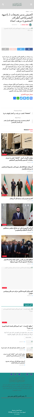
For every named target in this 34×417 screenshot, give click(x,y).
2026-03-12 (29, 162)
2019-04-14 (14, 24)
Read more (28, 337)
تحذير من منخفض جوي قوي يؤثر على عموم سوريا (13, 347)
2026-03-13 (29, 330)
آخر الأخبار (4, 322)
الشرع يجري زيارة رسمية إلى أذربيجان (21, 198)
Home (27, 11)
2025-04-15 (29, 295)
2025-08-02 (29, 171)
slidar (31, 11)
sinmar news (25, 24)
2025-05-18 (29, 232)
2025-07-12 (29, 200)
